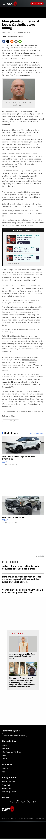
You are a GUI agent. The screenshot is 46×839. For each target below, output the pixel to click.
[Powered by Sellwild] (41, 556)
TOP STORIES (16, 633)
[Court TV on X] (23, 801)
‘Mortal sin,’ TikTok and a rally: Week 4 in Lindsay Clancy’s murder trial (23, 591)
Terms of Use (6, 788)
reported (26, 75)
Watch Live (37, 3)
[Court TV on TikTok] (34, 801)
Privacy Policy (6, 785)
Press (3, 772)
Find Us (4, 759)
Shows (4, 755)
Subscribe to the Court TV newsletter (14, 735)
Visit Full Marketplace (36, 433)
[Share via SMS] (20, 41)
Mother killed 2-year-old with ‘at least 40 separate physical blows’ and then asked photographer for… (21, 579)
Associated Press (15, 36)
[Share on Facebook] (3, 41)
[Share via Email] (16, 41)
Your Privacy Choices (9, 792)
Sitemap (4, 745)
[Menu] (3, 3)
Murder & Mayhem (11, 421)
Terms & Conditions (8, 782)
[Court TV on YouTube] (28, 801)
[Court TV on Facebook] (11, 801)
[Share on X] (7, 41)
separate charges (29, 360)
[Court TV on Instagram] (17, 801)
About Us (5, 768)
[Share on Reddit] (11, 41)
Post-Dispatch (31, 317)
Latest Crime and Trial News (11, 752)
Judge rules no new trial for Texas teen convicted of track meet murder (22, 567)
